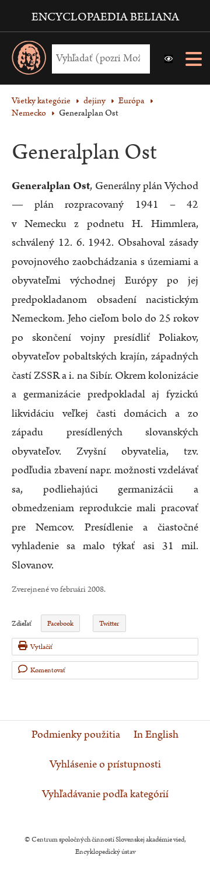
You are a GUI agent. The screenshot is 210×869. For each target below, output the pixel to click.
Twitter (109, 624)
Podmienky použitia (76, 734)
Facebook (60, 624)
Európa (131, 101)
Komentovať (47, 670)
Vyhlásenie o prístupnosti (105, 764)
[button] (169, 59)
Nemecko (29, 113)
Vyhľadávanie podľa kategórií (105, 794)
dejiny (94, 101)
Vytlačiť (41, 647)
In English (156, 734)
